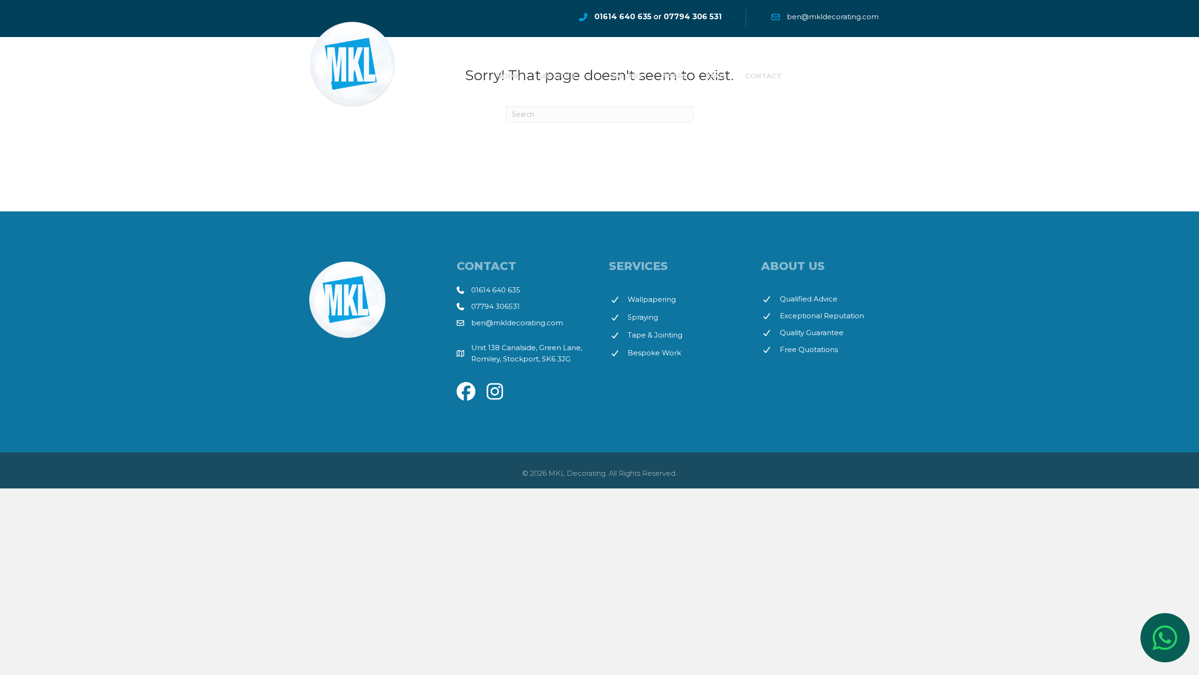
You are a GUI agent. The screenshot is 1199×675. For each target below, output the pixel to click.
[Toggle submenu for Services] (588, 76)
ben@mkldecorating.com (517, 322)
